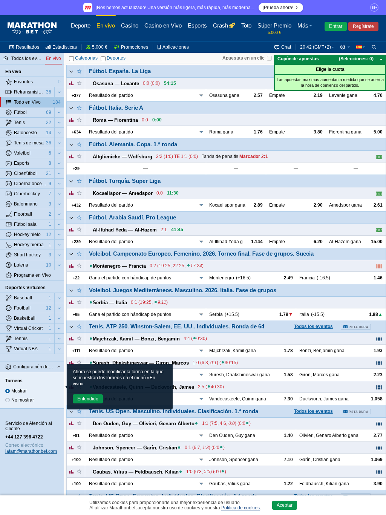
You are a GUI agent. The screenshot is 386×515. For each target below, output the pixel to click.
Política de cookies (240, 507)
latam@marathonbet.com (31, 451)
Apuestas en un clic (243, 58)
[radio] (7, 391)
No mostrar (22, 400)
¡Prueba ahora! (277, 7)
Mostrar (19, 391)
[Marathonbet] (32, 28)
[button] (305, 28)
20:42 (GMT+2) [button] (315, 47)
